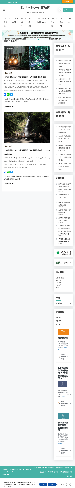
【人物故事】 (52, 22)
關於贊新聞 (59, 468)
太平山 (14, 87)
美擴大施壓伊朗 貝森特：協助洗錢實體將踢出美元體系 (64, 91)
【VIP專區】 (14, 20)
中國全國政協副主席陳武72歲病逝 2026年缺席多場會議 (64, 129)
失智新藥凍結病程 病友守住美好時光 (64, 219)
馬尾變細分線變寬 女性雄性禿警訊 (64, 196)
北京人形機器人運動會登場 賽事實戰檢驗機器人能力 (64, 157)
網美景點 (13, 90)
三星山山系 (34, 80)
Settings (62, 484)
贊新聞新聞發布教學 (66, 472)
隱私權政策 (68, 468)
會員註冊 (58, 324)
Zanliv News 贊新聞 (35, 7)
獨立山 (6, 90)
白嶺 (9, 90)
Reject (52, 484)
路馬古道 (21, 167)
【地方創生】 (21, 22)
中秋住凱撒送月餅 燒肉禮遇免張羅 (64, 204)
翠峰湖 (19, 90)
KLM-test (69, 20)
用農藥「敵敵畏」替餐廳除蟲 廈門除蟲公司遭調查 (64, 166)
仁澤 (18, 84)
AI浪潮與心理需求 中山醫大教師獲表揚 (64, 240)
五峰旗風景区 (21, 161)
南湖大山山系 (24, 84)
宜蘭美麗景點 (34, 87)
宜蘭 (26, 164)
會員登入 (58, 321)
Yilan (5, 161)
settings (6, 484)
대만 (26, 167)
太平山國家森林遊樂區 (22, 87)
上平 (45, 80)
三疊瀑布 (41, 80)
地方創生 (41, 84)
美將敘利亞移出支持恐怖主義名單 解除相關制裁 (64, 81)
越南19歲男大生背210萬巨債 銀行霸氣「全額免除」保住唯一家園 (64, 186)
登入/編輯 (43, 472)
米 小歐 (18, 80)
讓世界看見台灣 (33, 90)
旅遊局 (46, 87)
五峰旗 (15, 161)
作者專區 (58, 318)
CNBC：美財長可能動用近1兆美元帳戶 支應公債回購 (64, 100)
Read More (8, 106)
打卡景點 (40, 87)
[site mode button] (60, 10)
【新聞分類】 (5, 22)
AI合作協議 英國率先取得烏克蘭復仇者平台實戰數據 (64, 72)
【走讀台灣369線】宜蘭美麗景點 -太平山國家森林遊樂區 (25, 77)
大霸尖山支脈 (7, 87)
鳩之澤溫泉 (42, 90)
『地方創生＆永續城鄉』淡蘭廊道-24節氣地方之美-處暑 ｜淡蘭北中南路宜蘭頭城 (64, 230)
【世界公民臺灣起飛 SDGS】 (42, 20)
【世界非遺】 (61, 22)
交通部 (9, 84)
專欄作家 (69, 476)
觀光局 (27, 90)
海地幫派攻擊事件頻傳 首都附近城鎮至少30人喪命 (65, 63)
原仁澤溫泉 (32, 84)
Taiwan (33, 158)
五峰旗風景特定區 (31, 161)
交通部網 (13, 84)
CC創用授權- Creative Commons (44, 468)
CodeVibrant (6, 474)
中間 (5, 84)
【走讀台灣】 (30, 22)
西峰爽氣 (6, 167)
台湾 (38, 161)
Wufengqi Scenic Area (42, 158)
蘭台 (23, 90)
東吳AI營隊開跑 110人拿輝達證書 (64, 211)
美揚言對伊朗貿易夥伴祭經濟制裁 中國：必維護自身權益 (64, 148)
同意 (43, 484)
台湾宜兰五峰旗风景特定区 (11, 164)
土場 (37, 84)
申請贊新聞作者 (53, 472)
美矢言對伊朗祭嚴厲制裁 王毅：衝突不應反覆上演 (64, 138)
